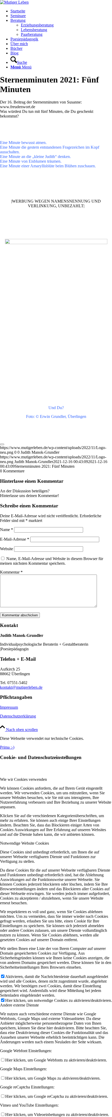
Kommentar (11, 572)
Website (6, 549)
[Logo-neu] (14, 2)
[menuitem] (61, 11)
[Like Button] (2, 444)
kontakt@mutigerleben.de (21, 687)
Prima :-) (7, 747)
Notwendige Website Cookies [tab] (24, 843)
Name (6, 529)
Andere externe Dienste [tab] (19, 1005)
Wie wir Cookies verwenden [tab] (23, 779)
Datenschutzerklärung (18, 716)
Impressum (9, 707)
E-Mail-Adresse (14, 539)
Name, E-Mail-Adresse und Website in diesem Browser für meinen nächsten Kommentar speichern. (51, 561)
